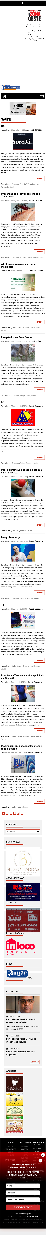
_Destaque (15, 184)
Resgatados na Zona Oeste (16, 337)
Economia (25, 1146)
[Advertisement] (23, 65)
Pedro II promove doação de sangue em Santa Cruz (21, 471)
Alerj (22, 396)
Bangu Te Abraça (10, 537)
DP (2, 402)
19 (18, 813)
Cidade (19, 736)
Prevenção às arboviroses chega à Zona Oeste (20, 195)
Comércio (24, 1149)
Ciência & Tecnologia (28, 184)
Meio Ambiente (26, 257)
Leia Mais (39, 178)
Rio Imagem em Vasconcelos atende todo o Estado (21, 747)
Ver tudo (35, 1062)
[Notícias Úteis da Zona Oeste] (4, 96)
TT (2, 605)
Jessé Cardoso (35, 130)
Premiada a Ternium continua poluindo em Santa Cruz (22, 677)
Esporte (23, 598)
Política (20, 807)
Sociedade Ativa (32, 463)
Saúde (12, 187)
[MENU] (42, 96)
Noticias (36, 257)
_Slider (13, 328)
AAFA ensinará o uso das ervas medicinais (18, 265)
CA (3, 126)
